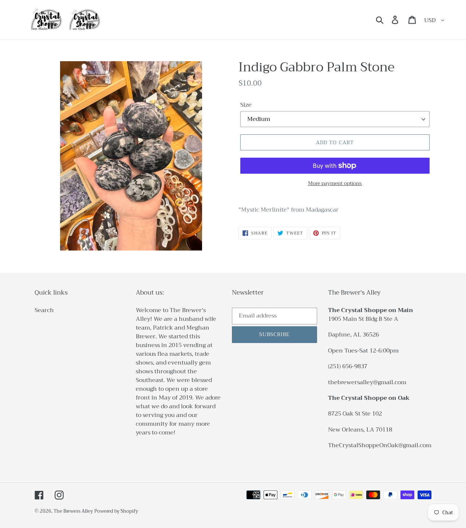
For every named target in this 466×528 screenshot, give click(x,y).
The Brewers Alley (73, 511)
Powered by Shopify (116, 511)
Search (44, 310)
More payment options (335, 183)
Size (246, 105)
